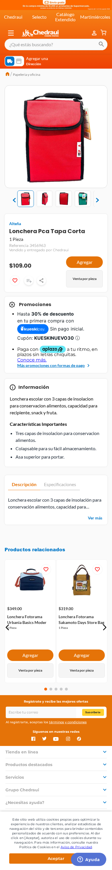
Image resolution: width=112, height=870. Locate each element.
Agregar (84, 262)
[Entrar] (95, 33)
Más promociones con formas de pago (51, 365)
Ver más (95, 517)
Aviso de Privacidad (76, 847)
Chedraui (13, 17)
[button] (11, 33)
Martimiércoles (95, 17)
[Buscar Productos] (101, 44)
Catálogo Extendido (65, 16)
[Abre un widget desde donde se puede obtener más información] (88, 860)
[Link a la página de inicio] (7, 74)
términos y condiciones (68, 722)
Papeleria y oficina (26, 74)
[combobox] (56, 44)
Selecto (39, 17)
